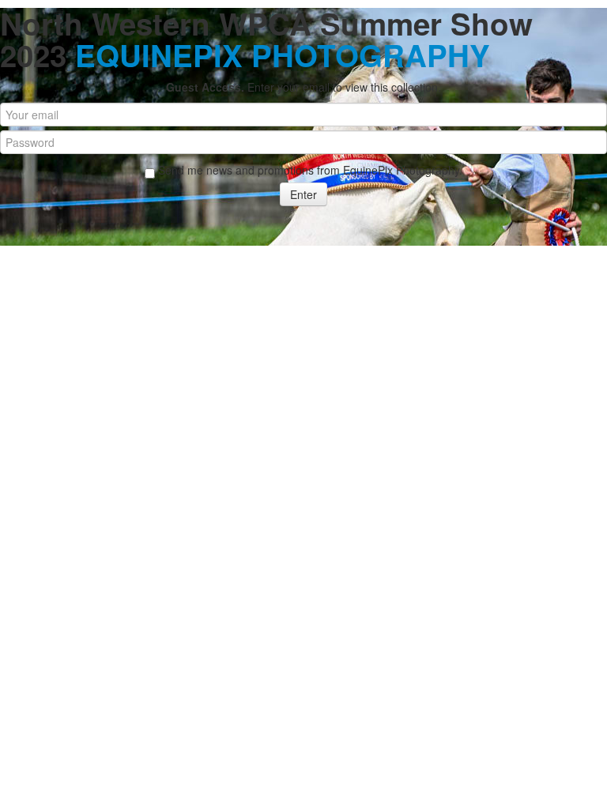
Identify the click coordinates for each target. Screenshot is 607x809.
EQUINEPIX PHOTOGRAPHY (282, 55)
